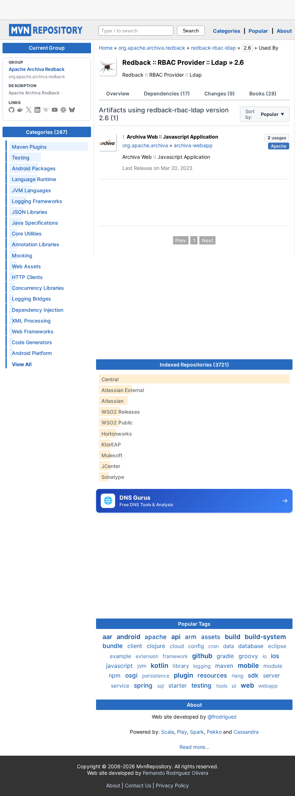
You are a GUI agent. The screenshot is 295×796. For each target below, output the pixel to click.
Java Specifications (35, 223)
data (229, 646)
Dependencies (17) (167, 93)
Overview (118, 93)
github (203, 656)
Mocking (22, 255)
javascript (120, 665)
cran (214, 646)
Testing (21, 157)
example (121, 656)
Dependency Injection (37, 310)
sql (161, 686)
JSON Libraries (29, 212)
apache (156, 636)
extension (148, 656)
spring (144, 685)
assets (211, 636)
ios (275, 656)
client (135, 645)
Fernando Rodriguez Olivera (175, 773)
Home (106, 48)
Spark (197, 732)
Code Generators (32, 342)
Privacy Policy (172, 785)
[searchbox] (136, 31)
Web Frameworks (33, 331)
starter (178, 685)
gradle (226, 656)
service (121, 685)
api (176, 636)
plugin (184, 675)
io (265, 656)
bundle (113, 645)
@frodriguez (222, 717)
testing (202, 685)
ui (235, 685)
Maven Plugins (29, 147)
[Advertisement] (147, 9)
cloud (177, 646)
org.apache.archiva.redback (151, 48)
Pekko (214, 732)
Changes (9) (219, 93)
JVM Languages (31, 190)
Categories (226, 31)
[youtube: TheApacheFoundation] (55, 110)
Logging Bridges (31, 299)
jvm (142, 665)
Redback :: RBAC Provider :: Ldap (174, 62)
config (196, 646)
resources (213, 675)
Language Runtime (34, 179)
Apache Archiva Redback (36, 69)
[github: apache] (11, 110)
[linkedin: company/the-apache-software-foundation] (37, 110)
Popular (258, 31)
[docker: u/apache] (20, 110)
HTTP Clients (27, 277)
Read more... (194, 747)
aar (108, 636)
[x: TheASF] (29, 110)
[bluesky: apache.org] (72, 110)
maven (225, 665)
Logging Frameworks (37, 201)
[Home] (47, 34)
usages (277, 137)
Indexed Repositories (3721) (194, 364)
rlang (238, 676)
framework (176, 656)
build (233, 636)
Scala (167, 732)
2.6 (239, 62)
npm (115, 675)
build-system (265, 636)
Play (182, 732)
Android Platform (32, 353)
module (272, 665)
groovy (249, 656)
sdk (254, 675)
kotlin (160, 665)
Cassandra (246, 732)
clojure (157, 645)
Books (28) (263, 93)
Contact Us (138, 785)
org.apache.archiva (145, 145)
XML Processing (31, 321)
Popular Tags (194, 624)
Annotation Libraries (35, 244)
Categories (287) (47, 132)
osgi (132, 675)
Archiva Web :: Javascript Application (172, 137)
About (284, 31)
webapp (268, 686)
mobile (249, 665)
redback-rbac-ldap (213, 48)
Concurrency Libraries (38, 288)
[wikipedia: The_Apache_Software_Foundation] (46, 110)
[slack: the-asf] (63, 110)
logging (202, 666)
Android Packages (34, 168)
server (271, 675)
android (129, 636)
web (248, 685)
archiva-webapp (193, 145)
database (251, 645)
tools (222, 686)
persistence (156, 676)
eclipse (277, 646)
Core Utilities (27, 233)
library (181, 665)
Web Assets (26, 266)
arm (191, 636)
